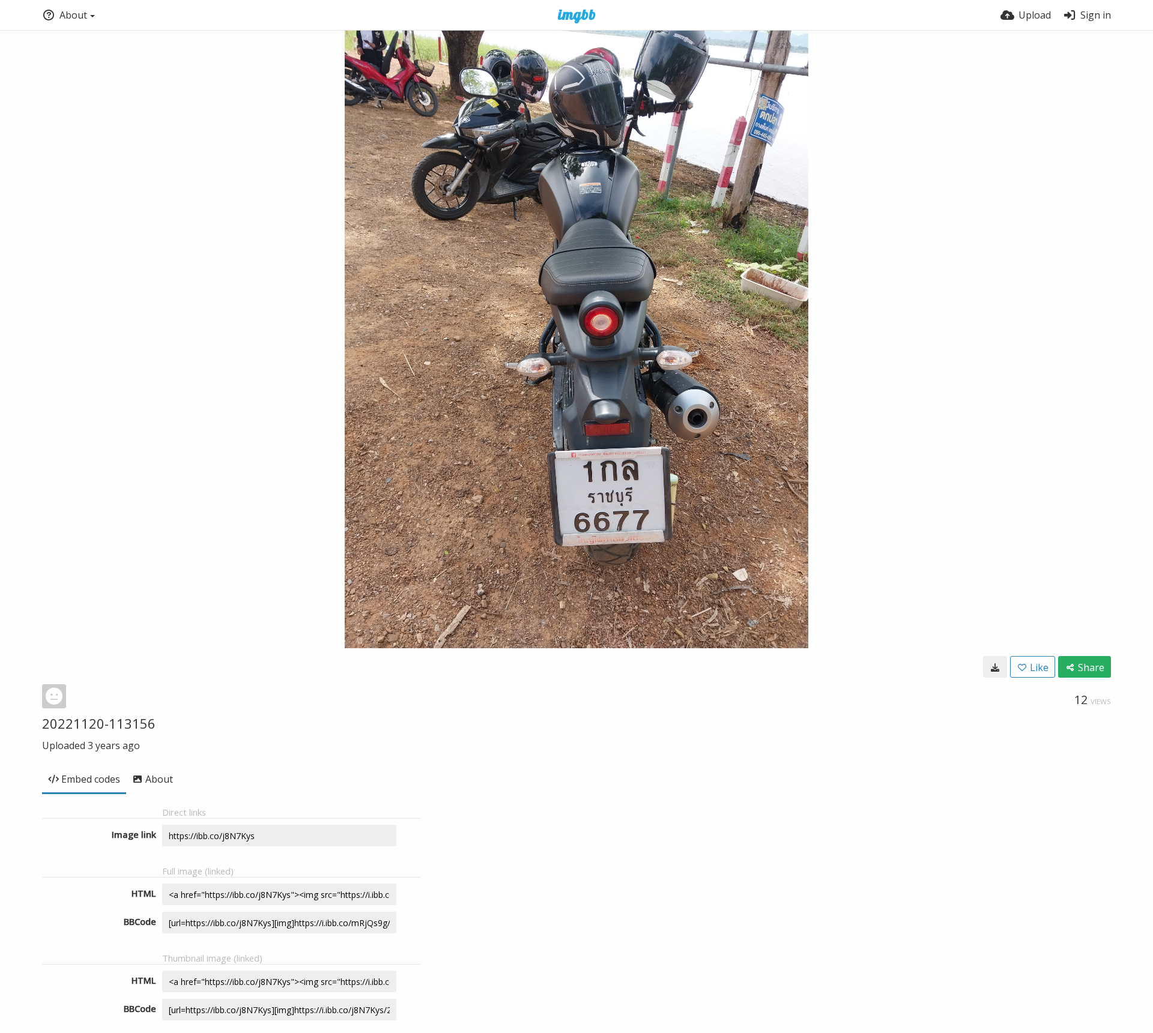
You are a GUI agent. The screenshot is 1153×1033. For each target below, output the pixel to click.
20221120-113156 (99, 723)
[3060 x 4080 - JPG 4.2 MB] (995, 667)
